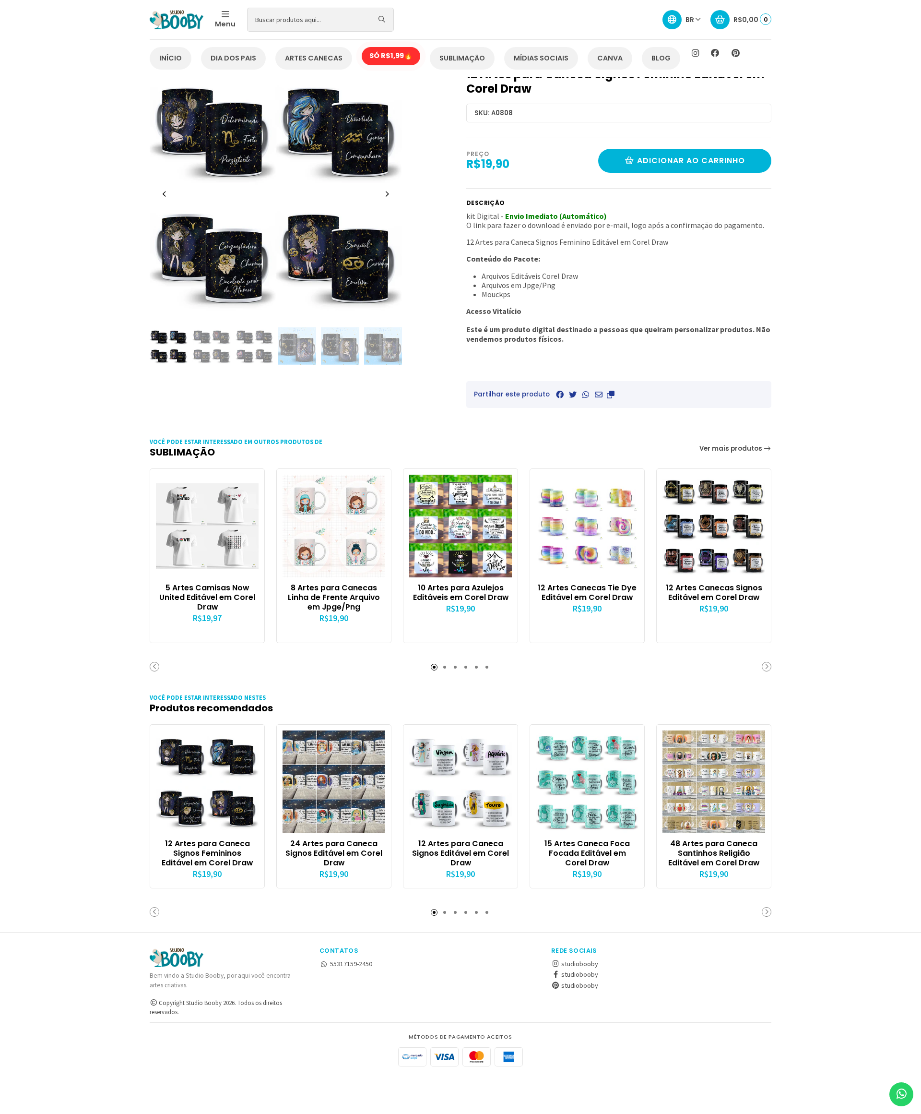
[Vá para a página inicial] (176, 19)
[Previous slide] (164, 194)
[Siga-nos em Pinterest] (735, 53)
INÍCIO (170, 58)
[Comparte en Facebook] (560, 394)
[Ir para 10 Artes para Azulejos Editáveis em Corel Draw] (460, 526)
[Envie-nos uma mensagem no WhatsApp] (901, 1094)
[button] (610, 394)
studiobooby (579, 963)
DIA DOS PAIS (233, 58)
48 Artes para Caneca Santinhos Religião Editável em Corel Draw (713, 853)
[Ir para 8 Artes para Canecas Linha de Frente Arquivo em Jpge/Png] (334, 526)
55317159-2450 (351, 963)
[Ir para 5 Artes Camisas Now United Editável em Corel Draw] (207, 526)
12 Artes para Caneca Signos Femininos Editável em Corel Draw (207, 853)
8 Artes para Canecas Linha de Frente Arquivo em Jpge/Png (334, 597)
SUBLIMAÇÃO (462, 58)
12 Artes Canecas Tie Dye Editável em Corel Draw (587, 592)
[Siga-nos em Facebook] (715, 53)
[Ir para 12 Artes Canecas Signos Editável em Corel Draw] (714, 526)
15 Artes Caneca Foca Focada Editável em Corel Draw (587, 853)
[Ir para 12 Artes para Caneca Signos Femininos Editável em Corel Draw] (207, 782)
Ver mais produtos (731, 448)
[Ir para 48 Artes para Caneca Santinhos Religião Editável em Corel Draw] (714, 782)
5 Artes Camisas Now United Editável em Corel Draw (207, 597)
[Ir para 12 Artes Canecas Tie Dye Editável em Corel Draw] (587, 526)
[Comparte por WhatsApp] (585, 394)
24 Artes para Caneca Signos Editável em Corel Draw (333, 853)
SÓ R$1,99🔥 (391, 55)
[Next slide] (387, 194)
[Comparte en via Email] (598, 394)
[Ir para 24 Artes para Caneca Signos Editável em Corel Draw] (334, 782)
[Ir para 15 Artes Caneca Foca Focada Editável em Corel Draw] (587, 782)
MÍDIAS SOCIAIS (541, 58)
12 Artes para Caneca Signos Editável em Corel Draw (460, 853)
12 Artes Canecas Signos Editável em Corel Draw (714, 592)
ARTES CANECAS (313, 58)
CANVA (610, 58)
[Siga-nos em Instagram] (695, 53)
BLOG (661, 58)
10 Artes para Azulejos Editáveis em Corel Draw (460, 592)
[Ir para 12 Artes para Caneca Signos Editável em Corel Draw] (460, 782)
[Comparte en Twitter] (573, 394)
